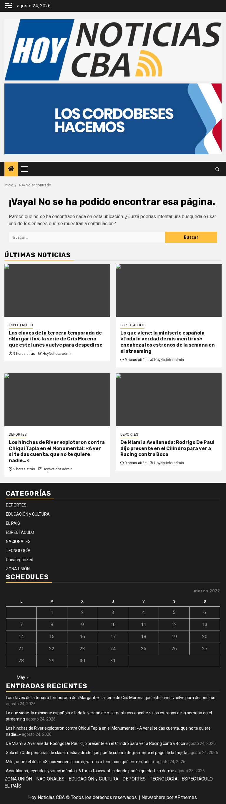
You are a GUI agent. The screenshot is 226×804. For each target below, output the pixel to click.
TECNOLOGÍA (18, 550)
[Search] (217, 169)
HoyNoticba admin (57, 354)
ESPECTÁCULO (21, 325)
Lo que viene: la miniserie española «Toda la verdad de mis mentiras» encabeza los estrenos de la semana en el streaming (167, 342)
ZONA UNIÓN (18, 568)
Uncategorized (19, 559)
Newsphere (153, 797)
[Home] (11, 169)
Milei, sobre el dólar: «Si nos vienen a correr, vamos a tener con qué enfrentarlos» (80, 761)
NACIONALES (18, 541)
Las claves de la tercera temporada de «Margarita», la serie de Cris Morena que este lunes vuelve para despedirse (55, 339)
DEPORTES (17, 434)
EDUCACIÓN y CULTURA (28, 514)
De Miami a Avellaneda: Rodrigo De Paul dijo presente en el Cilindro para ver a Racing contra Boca (167, 448)
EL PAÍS (13, 523)
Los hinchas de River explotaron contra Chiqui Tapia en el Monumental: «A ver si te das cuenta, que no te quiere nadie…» (57, 451)
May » (22, 677)
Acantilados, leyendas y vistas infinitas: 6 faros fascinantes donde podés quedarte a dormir (90, 770)
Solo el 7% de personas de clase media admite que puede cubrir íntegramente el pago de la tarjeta (96, 752)
